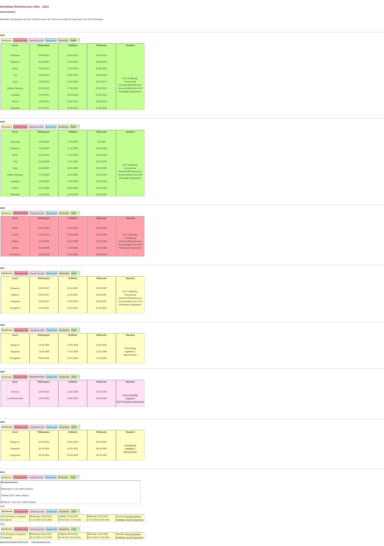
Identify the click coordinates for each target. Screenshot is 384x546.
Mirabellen (63, 40)
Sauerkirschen (36, 40)
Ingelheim (121, 520)
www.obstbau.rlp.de (40, 542)
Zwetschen (51, 40)
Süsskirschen (20, 40)
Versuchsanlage (133, 516)
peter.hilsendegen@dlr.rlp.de (14, 542)
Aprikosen (7, 40)
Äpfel (73, 213)
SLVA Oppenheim (135, 520)
